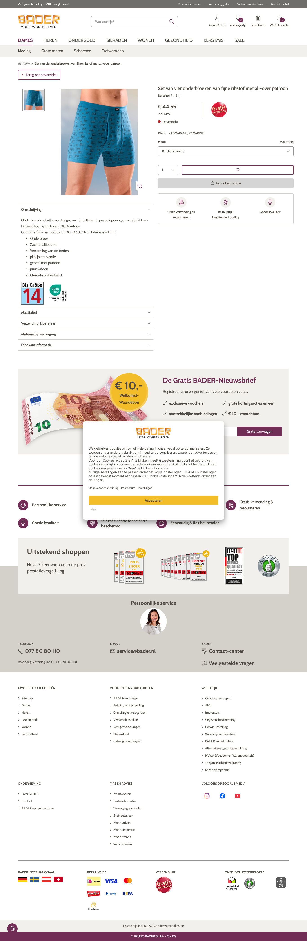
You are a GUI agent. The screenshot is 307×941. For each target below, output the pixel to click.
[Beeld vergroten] (140, 185)
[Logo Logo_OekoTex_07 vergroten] (58, 293)
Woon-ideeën (122, 844)
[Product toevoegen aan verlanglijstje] (238, 170)
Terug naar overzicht (41, 75)
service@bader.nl (136, 651)
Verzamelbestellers (125, 720)
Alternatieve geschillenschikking (226, 748)
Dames (26, 705)
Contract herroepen (218, 698)
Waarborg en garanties (220, 734)
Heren (26, 712)
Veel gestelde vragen (127, 727)
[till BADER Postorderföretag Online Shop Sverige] (34, 879)
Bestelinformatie (124, 801)
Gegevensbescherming (220, 720)
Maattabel (287, 142)
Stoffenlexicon (123, 815)
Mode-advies (122, 823)
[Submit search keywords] (171, 21)
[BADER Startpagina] (39, 21)
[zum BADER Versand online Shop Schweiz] (58, 879)
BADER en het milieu (219, 741)
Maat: (162, 142)
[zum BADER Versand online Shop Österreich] (46, 879)
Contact (27, 801)
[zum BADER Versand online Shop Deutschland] (22, 879)
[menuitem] (25, 40)
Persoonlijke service (189, 4)
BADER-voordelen (125, 698)
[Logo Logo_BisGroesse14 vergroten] (32, 293)
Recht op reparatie (217, 770)
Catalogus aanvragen (127, 741)
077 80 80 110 (42, 651)
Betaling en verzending (128, 705)
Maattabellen (122, 794)
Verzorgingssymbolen (127, 808)
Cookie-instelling (216, 727)
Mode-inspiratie (124, 830)
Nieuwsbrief (121, 734)
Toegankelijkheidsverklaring (223, 763)
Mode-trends (122, 837)
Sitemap (27, 698)
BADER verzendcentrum (38, 808)
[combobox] (134, 21)
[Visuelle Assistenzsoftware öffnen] (279, 882)
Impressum (212, 712)
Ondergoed (29, 720)
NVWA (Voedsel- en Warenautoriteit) (229, 755)
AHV (208, 705)
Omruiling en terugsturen (129, 712)
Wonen (26, 727)
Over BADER (30, 794)
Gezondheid (30, 734)
